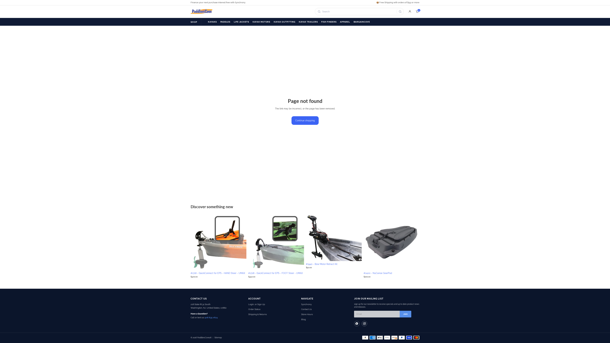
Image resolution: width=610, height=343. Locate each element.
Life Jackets (241, 22)
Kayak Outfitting (284, 22)
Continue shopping (305, 120)
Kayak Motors (261, 22)
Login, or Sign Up (256, 304)
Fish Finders (328, 22)
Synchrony (306, 304)
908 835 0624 (211, 317)
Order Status (254, 309)
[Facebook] (356, 323)
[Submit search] (399, 11)
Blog (303, 319)
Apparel (345, 22)
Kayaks (212, 22)
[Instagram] (364, 323)
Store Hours (307, 314)
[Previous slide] (195, 242)
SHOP (194, 22)
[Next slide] (241, 242)
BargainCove (362, 22)
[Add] (241, 265)
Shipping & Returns (257, 314)
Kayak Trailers (308, 22)
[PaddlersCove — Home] (202, 11)
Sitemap (218, 337)
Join (405, 314)
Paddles (225, 22)
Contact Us (306, 309)
